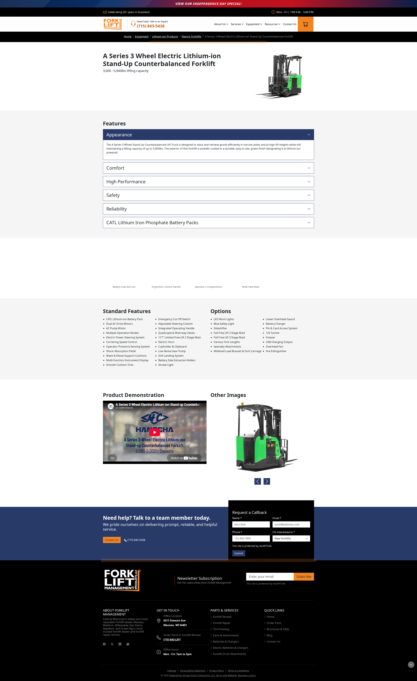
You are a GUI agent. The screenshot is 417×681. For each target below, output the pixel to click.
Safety (113, 195)
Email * (277, 518)
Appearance (119, 134)
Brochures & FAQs (278, 629)
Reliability (116, 209)
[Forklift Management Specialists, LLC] (112, 24)
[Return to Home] (137, 580)
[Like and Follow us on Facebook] (104, 643)
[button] (124, 265)
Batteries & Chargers (226, 641)
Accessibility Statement (192, 670)
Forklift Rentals (222, 617)
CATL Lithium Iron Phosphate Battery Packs (152, 222)
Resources (271, 24)
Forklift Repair (221, 623)
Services (236, 24)
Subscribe (303, 576)
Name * (237, 518)
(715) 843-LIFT (172, 639)
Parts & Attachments (226, 635)
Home (127, 36)
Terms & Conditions (238, 670)
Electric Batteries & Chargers (230, 648)
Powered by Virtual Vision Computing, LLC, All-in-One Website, (203, 675)
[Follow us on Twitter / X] (112, 643)
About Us (220, 24)
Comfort (115, 168)
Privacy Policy (216, 670)
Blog (269, 635)
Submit (238, 553)
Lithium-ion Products (165, 36)
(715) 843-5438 (136, 540)
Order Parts (274, 623)
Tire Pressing (221, 629)
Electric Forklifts (191, 36)
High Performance (126, 181)
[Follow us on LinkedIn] (120, 643)
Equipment (253, 24)
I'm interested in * (284, 532)
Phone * (237, 532)
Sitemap (171, 670)
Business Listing (247, 675)
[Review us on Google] (128, 643)
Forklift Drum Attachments (229, 654)
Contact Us (289, 24)
